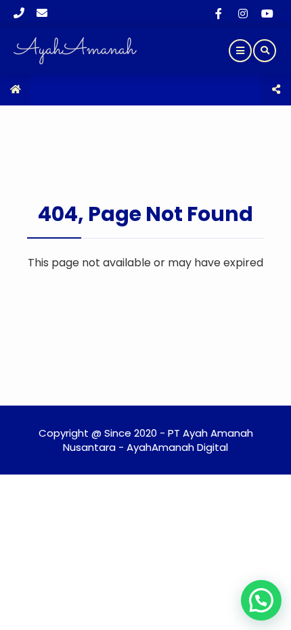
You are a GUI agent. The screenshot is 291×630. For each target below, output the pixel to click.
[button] (261, 600)
